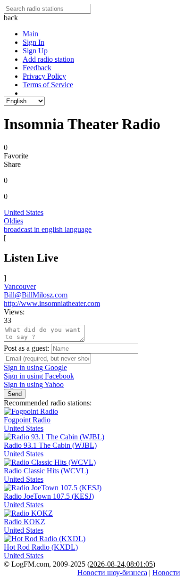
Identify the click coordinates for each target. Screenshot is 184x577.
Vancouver (20, 286)
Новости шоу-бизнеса (112, 573)
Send (15, 393)
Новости (166, 573)
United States (23, 212)
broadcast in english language (48, 229)
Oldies (13, 221)
